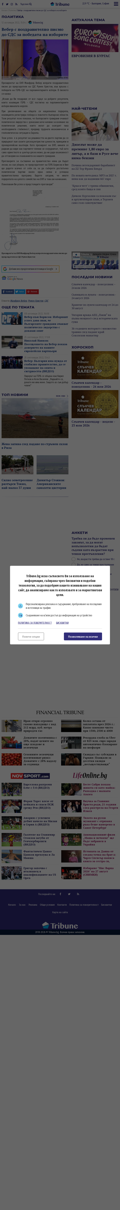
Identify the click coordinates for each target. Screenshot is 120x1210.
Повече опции (31, 636)
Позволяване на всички (83, 636)
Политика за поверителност (35, 622)
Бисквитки (62, 622)
